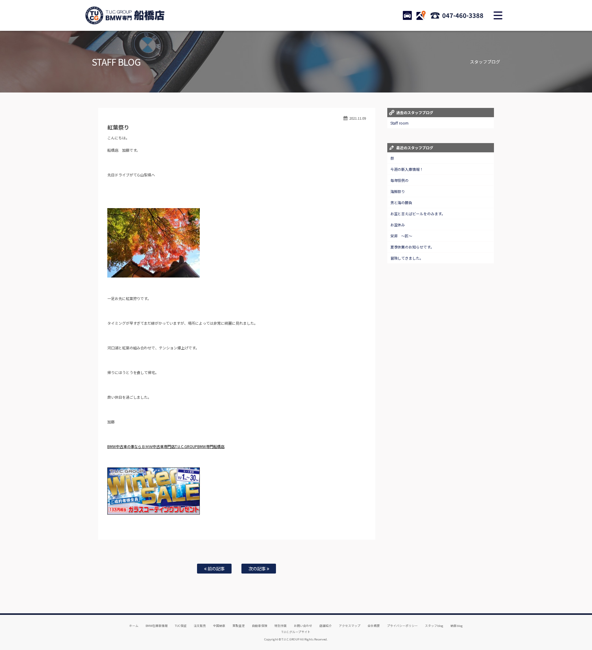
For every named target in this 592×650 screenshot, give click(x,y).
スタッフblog (434, 625)
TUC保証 (181, 625)
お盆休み (397, 224)
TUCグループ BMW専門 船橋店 (124, 15)
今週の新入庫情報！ (407, 169)
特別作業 (280, 625)
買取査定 (238, 625)
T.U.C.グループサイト (296, 632)
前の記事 (216, 568)
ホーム (133, 625)
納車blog (456, 625)
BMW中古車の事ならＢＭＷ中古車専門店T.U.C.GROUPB (153, 446)
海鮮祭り (397, 191)
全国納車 (219, 625)
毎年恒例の (399, 180)
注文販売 (200, 625)
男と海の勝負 (401, 202)
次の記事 (258, 568)
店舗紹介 (325, 625)
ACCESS (421, 15)
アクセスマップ (349, 625)
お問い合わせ (303, 625)
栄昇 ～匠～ (401, 235)
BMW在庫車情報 (157, 625)
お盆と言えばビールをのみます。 (418, 213)
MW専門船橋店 (212, 446)
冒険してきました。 (407, 258)
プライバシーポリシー (402, 625)
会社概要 (374, 625)
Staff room (399, 122)
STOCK (407, 15)
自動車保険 (259, 625)
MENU (498, 15)
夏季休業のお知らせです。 (412, 246)
